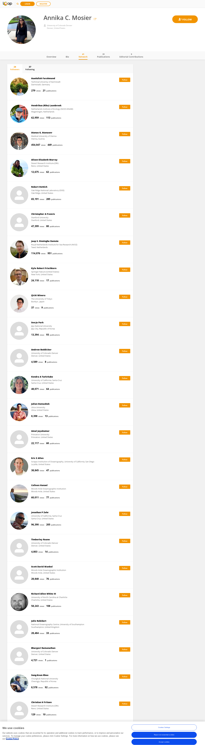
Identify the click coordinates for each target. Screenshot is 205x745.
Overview (51, 56)
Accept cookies (164, 742)
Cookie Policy (12, 739)
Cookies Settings (164, 727)
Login (27, 4)
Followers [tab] (14, 68)
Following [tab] (30, 68)
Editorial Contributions (131, 55)
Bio (67, 56)
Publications (103, 55)
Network (83, 55)
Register (43, 4)
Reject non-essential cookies (164, 734)
